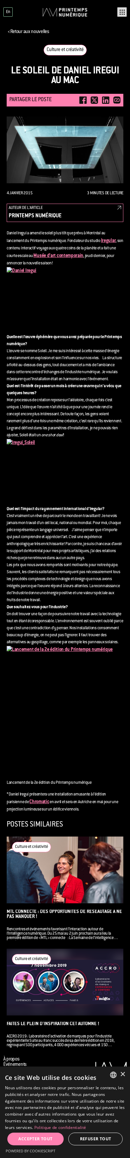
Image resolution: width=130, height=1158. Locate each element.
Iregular (108, 241)
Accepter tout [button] (35, 1139)
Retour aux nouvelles (28, 32)
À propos (11, 1059)
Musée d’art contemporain (58, 256)
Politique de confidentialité (60, 1127)
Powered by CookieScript (30, 1150)
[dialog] (65, 1112)
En (8, 12)
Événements (15, 1065)
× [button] (122, 1074)
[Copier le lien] (117, 100)
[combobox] (113, 1075)
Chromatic (39, 802)
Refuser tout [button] (95, 1139)
